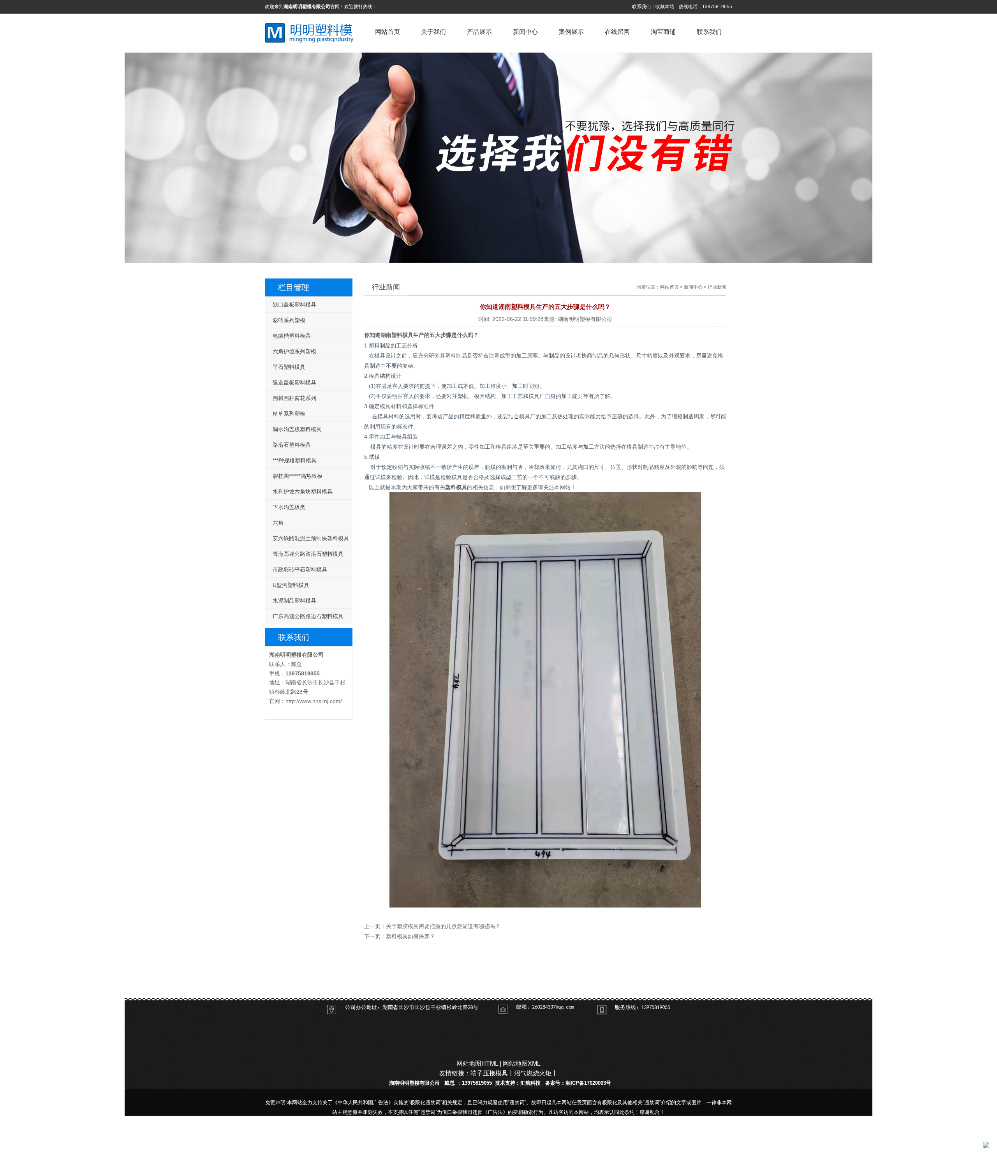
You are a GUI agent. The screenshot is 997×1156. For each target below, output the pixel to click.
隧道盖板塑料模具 (294, 382)
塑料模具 (456, 487)
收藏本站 (664, 6)
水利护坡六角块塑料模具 (303, 491)
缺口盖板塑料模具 (294, 304)
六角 (278, 523)
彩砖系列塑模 (289, 320)
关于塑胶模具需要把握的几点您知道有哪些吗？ (443, 926)
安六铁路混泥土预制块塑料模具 (311, 538)
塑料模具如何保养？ (410, 936)
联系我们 (641, 6)
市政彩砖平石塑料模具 (300, 569)
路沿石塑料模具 (292, 445)
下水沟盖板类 (289, 507)
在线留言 (546, 982)
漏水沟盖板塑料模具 (297, 429)
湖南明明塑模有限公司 (296, 655)
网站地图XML (522, 1063)
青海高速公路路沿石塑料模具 (308, 554)
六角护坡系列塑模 (294, 351)
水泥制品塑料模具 (294, 600)
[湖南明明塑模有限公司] (310, 43)
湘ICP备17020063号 (588, 1083)
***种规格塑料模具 (295, 460)
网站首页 (669, 287)
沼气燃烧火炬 (532, 1073)
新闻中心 (693, 287)
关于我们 (353, 982)
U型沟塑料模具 (291, 585)
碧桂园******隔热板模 (297, 476)
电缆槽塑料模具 (292, 336)
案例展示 (498, 982)
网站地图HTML (477, 1063)
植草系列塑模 (289, 414)
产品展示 (401, 982)
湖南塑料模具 (396, 335)
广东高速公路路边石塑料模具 (308, 616)
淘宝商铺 (595, 982)
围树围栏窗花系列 (294, 398)
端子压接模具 (489, 1073)
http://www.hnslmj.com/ (313, 701)
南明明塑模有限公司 (417, 1083)
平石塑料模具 (289, 367)
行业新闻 (717, 287)
